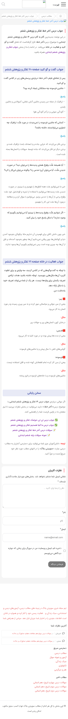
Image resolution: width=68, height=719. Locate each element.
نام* (64, 512)
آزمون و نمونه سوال (58, 657)
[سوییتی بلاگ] (34, 4)
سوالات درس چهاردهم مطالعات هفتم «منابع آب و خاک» (31, 633)
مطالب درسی (46, 16)
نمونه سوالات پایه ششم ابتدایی (32, 435)
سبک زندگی (61, 661)
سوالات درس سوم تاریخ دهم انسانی (50, 686)
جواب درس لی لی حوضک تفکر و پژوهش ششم (32, 420)
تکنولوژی (62, 665)
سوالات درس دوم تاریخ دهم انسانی (50, 691)
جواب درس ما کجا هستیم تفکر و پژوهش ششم (32, 425)
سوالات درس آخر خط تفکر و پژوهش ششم (32, 430)
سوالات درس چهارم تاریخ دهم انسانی (49, 682)
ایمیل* (63, 529)
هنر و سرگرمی (60, 669)
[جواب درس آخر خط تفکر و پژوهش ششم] (46, 21)
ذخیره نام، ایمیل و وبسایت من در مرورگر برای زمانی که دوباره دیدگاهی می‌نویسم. (34, 550)
